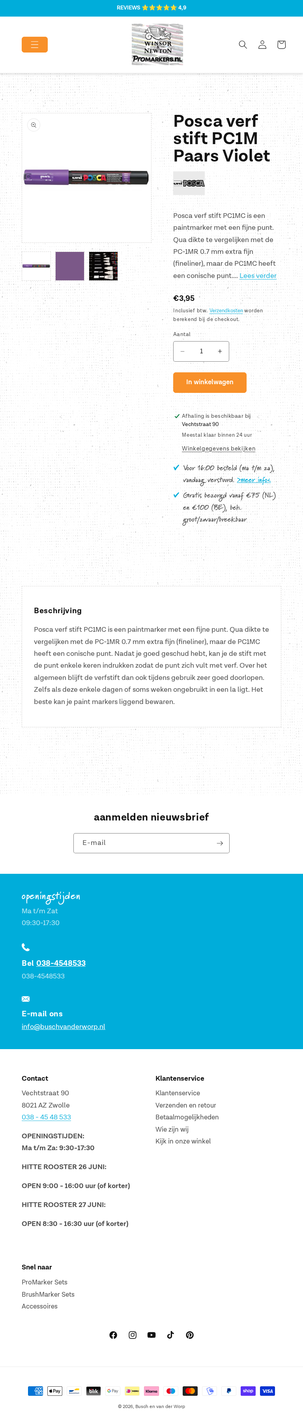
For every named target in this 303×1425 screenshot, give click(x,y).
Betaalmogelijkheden (187, 1117)
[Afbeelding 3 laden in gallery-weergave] (103, 266)
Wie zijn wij (172, 1130)
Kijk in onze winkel (183, 1141)
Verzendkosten (226, 311)
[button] (28, 45)
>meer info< (254, 480)
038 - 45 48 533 (46, 1117)
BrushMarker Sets (48, 1295)
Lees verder (258, 276)
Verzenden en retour (185, 1106)
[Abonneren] (219, 843)
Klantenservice (177, 1093)
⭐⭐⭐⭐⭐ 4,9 (164, 7)
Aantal (182, 334)
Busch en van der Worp (160, 1407)
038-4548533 (61, 963)
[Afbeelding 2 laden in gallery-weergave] (69, 266)
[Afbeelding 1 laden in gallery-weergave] (36, 266)
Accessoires (40, 1306)
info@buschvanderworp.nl (63, 1027)
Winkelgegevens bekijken (218, 448)
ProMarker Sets (44, 1282)
